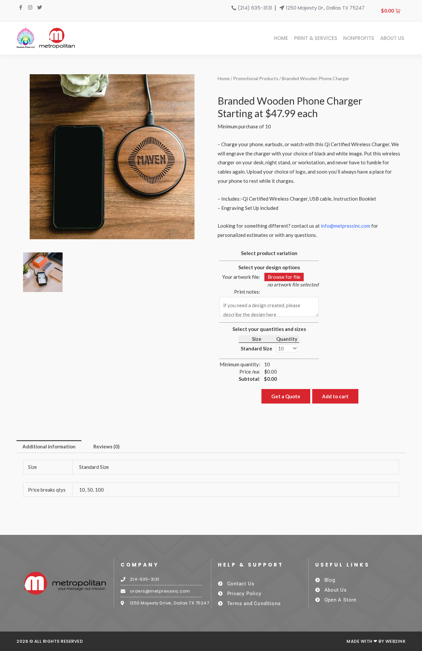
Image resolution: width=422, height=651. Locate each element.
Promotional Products (255, 78)
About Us (392, 38)
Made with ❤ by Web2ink (376, 641)
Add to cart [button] (335, 396)
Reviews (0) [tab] (106, 446)
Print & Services (315, 38)
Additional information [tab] (48, 446)
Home (281, 38)
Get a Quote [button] (285, 396)
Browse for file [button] (284, 277)
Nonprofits (358, 38)
